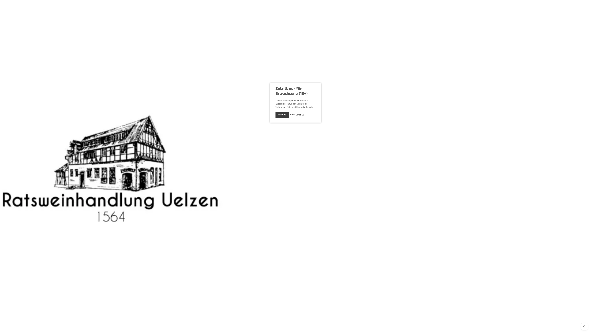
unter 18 (300, 114)
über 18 (282, 114)
